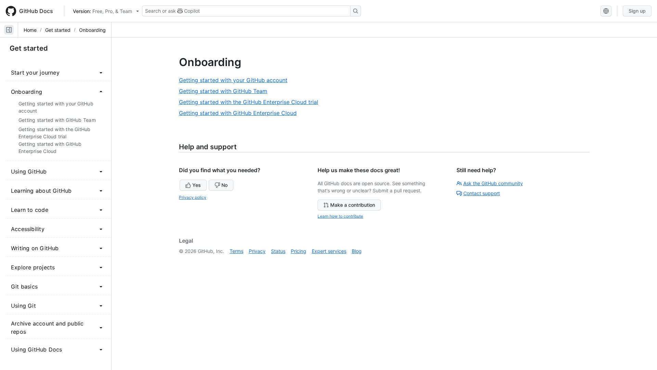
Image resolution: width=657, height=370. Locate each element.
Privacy (257, 251)
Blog (357, 251)
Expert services (329, 251)
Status (278, 251)
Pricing (298, 251)
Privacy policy (192, 197)
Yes (196, 185)
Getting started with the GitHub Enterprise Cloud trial (251, 102)
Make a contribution (352, 205)
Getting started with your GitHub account (236, 80)
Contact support (481, 193)
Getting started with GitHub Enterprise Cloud (240, 113)
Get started (57, 30)
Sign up (637, 11)
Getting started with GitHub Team (225, 91)
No (224, 185)
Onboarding (92, 30)
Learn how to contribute (340, 216)
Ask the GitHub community (493, 183)
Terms (236, 251)
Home (30, 30)
